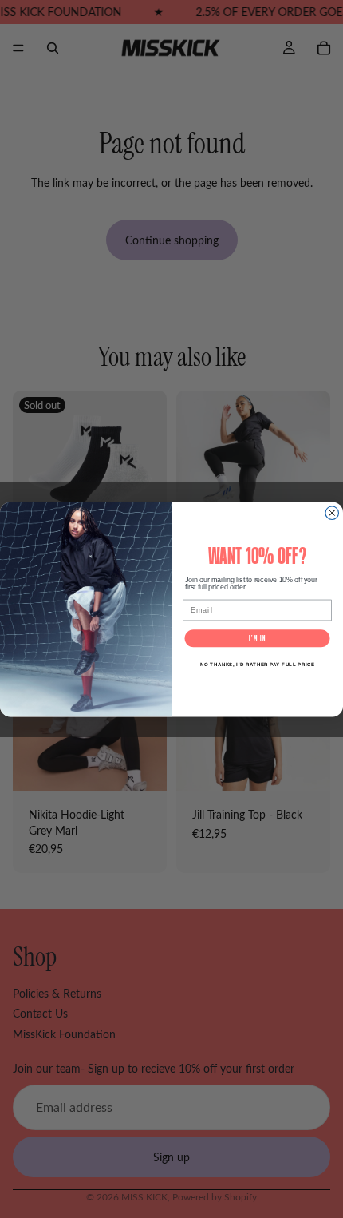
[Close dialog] (332, 513)
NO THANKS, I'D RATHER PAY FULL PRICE (257, 664)
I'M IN (257, 637)
